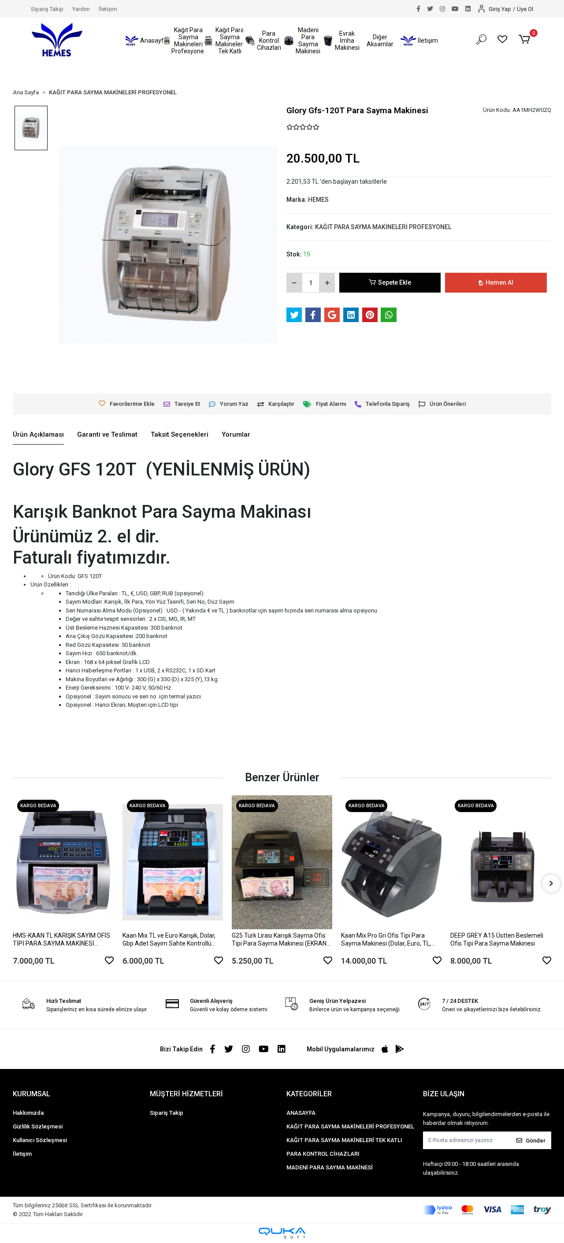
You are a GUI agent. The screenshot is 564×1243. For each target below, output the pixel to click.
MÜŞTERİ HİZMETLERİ (186, 1094)
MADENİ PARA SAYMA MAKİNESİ (329, 1167)
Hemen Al (499, 282)
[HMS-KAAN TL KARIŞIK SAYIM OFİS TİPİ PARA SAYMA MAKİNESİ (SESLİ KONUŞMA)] (63, 862)
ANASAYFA (300, 1112)
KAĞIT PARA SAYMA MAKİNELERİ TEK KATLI (344, 1140)
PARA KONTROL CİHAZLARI (323, 1153)
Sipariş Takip (47, 9)
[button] (145, 40)
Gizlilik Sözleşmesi (38, 1126)
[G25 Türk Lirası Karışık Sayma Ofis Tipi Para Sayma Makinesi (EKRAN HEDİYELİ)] (282, 862)
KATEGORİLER (309, 1094)
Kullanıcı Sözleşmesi (40, 1140)
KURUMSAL (31, 1094)
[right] (551, 883)
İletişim (108, 9)
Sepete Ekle (394, 282)
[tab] (38, 435)
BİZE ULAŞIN (443, 1094)
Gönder (535, 1140)
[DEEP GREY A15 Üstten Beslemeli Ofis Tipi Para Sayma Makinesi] (500, 862)
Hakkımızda (28, 1112)
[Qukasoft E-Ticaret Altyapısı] (282, 1233)
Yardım (81, 9)
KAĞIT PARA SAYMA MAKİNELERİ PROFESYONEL (350, 1126)
